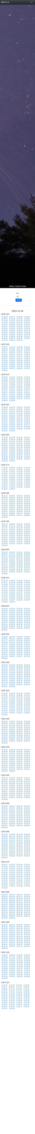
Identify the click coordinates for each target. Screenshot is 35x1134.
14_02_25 (19, 377)
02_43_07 (4, 737)
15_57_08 (27, 428)
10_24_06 (27, 962)
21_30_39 (27, 590)
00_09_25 (27, 667)
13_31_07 (12, 358)
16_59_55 (12, 460)
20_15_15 (27, 556)
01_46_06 (19, 708)
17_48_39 (19, 485)
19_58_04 (27, 543)
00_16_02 (4, 671)
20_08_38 (19, 554)
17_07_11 (12, 469)
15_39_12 (4, 423)
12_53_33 (12, 338)
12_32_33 (27, 328)
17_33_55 (27, 479)
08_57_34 (27, 916)
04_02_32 (12, 778)
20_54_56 (12, 571)
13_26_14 (12, 356)
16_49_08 (4, 457)
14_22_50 (27, 385)
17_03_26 (19, 467)
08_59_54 (12, 918)
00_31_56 (4, 676)
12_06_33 (12, 318)
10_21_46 (12, 962)
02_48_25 (4, 739)
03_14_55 (27, 753)
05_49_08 (27, 821)
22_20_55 (27, 614)
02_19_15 (19, 727)
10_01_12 (4, 955)
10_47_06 (19, 972)
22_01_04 (4, 608)
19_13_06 (12, 528)
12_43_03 (4, 334)
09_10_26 (4, 928)
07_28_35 (27, 874)
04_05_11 (27, 778)
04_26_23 (27, 785)
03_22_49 (12, 757)
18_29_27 (12, 505)
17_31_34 (12, 479)
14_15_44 (12, 383)
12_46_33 (27, 334)
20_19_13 (19, 558)
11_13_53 (26, 989)
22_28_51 (12, 618)
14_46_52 (27, 394)
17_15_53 (4, 473)
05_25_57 (27, 814)
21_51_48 (27, 598)
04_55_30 (12, 797)
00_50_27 (19, 682)
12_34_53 (12, 330)
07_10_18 (4, 868)
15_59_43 (12, 430)
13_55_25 (12, 368)
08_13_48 (27, 898)
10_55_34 (12, 976)
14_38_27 (4, 392)
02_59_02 (4, 743)
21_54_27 (12, 600)
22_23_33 (12, 616)
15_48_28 (4, 426)
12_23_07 (27, 324)
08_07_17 (19, 896)
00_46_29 (27, 680)
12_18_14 (27, 322)
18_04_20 (19, 495)
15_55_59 (19, 428)
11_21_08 (12, 993)
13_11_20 (12, 351)
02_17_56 (12, 727)
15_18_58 (27, 413)
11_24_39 (4, 995)
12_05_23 (4, 318)
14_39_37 (12, 392)
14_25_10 (12, 387)
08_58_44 (4, 918)
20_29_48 (19, 562)
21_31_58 (4, 592)
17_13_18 (19, 471)
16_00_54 (4, 437)
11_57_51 (4, 1008)
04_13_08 (12, 781)
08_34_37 (4, 908)
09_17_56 (19, 930)
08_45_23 (12, 912)
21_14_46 (27, 584)
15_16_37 (12, 413)
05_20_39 (27, 812)
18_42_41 (27, 509)
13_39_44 (4, 362)
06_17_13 (12, 840)
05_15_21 (27, 810)
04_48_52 (4, 795)
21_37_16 (4, 594)
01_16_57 (4, 699)
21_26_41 (4, 590)
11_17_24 (19, 991)
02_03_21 (19, 721)
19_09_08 (19, 526)
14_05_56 (12, 379)
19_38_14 (4, 537)
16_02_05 (12, 437)
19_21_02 (27, 530)
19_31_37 (27, 533)
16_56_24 (19, 459)
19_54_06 (4, 543)
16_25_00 (4, 447)
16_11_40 (12, 441)
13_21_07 (12, 354)
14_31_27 (19, 388)
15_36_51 (19, 421)
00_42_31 (4, 680)
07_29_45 (4, 876)
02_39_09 (12, 735)
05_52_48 (19, 823)
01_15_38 (27, 697)
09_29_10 (27, 934)
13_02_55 (19, 347)
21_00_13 (4, 580)
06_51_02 (12, 854)
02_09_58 (27, 723)
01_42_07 (27, 707)
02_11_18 (4, 725)
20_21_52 (4, 560)
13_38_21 (27, 360)
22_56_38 (19, 628)
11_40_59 (19, 1000)
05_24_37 (19, 814)
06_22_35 (12, 842)
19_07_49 (12, 526)
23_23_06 (12, 644)
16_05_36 (4, 439)
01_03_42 (19, 693)
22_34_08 (12, 620)
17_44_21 (27, 483)
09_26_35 (12, 934)
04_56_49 (19, 797)
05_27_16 (4, 815)
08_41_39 (19, 910)
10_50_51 (12, 974)
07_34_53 (4, 878)
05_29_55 (19, 815)
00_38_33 (12, 678)
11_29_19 (4, 996)
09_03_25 (19, 925)
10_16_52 (12, 961)
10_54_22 (4, 976)
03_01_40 (12, 749)
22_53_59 (4, 628)
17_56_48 (27, 487)
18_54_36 (4, 515)
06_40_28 (4, 850)
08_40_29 (12, 910)
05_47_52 (19, 821)
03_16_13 (4, 755)
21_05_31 (4, 582)
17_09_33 (27, 469)
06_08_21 (19, 836)
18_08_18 (12, 497)
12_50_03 (19, 336)
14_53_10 (4, 398)
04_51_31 (19, 795)
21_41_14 (27, 594)
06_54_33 (4, 855)
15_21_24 (12, 415)
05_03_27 (19, 806)
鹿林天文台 (5, 2)
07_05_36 (4, 866)
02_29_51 (19, 731)
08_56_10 (19, 916)
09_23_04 (19, 932)
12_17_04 (19, 322)
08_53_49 (4, 916)
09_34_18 (27, 936)
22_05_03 (27, 608)
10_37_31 (19, 968)
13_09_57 (4, 351)
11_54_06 (12, 1006)
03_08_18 (19, 751)
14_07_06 (19, 379)
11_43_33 (4, 1002)
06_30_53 (4, 846)
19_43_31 (4, 539)
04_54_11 (4, 797)
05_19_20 (19, 812)
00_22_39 (12, 673)
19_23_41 (12, 531)
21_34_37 (19, 592)
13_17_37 (19, 352)
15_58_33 (4, 430)
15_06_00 (4, 409)
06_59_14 (4, 857)
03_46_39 (27, 765)
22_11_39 (4, 612)
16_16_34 (12, 443)
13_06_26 (12, 349)
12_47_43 (4, 336)
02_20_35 (27, 727)
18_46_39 (19, 511)
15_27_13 (19, 417)
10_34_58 (4, 968)
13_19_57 (4, 354)
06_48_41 (27, 852)
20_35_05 (19, 564)
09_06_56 (12, 926)
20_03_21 (19, 552)
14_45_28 (19, 394)
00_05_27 (4, 667)
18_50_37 (12, 513)
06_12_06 (12, 838)
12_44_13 (12, 334)
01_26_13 (27, 701)
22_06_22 (4, 610)
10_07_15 (12, 957)
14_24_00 (4, 387)
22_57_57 (27, 628)
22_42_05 (27, 622)
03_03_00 (19, 749)
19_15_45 (27, 528)
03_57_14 (27, 769)
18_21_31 (27, 501)
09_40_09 (4, 940)
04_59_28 (4, 799)
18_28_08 (4, 505)
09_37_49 (19, 938)
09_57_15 (19, 946)
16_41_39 (19, 453)
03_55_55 (19, 769)
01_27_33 (4, 703)
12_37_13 (27, 330)
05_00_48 (4, 806)
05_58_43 (27, 825)
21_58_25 (4, 602)
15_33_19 (27, 419)
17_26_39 (12, 477)
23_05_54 (4, 638)
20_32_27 (4, 564)
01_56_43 (19, 712)
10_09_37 (27, 957)
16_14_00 (27, 441)
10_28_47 (27, 964)
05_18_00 (12, 812)
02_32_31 (4, 733)
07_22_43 (19, 872)
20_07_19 (12, 554)
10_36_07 (12, 968)
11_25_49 (12, 995)
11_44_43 (12, 1002)
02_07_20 (12, 723)
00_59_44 (12, 686)
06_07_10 (12, 836)
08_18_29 (27, 900)
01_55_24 (12, 712)
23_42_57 (4, 652)
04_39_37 (12, 791)
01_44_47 (12, 708)
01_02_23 (12, 693)
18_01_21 (4, 495)
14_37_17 (27, 390)
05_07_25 (12, 808)
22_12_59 (12, 612)
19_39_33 (12, 537)
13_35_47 (12, 360)
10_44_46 (4, 972)
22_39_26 (12, 622)
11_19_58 (4, 993)
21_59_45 (12, 602)
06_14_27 (27, 838)
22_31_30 (27, 618)
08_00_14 (4, 894)
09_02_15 (12, 925)
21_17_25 (12, 586)
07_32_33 (19, 876)
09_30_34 (4, 936)
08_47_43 (27, 912)
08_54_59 (12, 916)
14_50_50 (19, 396)
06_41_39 (12, 850)
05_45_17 (4, 821)
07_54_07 (4, 886)
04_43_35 (4, 793)
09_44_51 (4, 942)
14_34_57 (12, 390)
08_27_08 (19, 904)
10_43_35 (27, 970)
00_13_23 (19, 669)
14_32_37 (27, 388)
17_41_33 (12, 483)
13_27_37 (19, 356)
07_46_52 (19, 882)
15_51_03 (19, 426)
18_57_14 (19, 515)
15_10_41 (4, 411)
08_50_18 (12, 914)
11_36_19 (19, 998)
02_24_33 (19, 729)
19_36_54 (27, 535)
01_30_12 (19, 703)
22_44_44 (12, 624)
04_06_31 (4, 780)
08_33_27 (27, 906)
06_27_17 (12, 844)
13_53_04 (27, 366)
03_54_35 (12, 769)
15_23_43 (27, 415)
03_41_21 (27, 763)
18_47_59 (27, 511)
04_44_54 (12, 793)
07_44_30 (4, 882)
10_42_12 (19, 970)
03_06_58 (12, 751)
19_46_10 (19, 539)
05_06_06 (4, 808)
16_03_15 (19, 437)
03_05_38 (4, 751)
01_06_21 (4, 695)
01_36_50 (27, 705)
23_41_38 (27, 650)
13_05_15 (4, 349)
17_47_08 (12, 485)
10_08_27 (19, 957)
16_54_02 (4, 459)
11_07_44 (19, 987)
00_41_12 (27, 678)
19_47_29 (27, 539)
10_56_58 (19, 976)
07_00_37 (4, 864)
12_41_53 (27, 332)
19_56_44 (19, 543)
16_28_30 (27, 447)
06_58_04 (27, 855)
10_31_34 (12, 966)
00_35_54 (27, 676)
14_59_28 (12, 400)
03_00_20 (4, 749)
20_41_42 (27, 566)
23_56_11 (19, 656)
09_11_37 (12, 928)
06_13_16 (19, 838)
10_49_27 (4, 974)
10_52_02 (19, 974)
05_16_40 (4, 812)
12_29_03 (4, 328)
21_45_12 (19, 596)
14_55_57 (19, 398)
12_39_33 (12, 332)
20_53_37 (4, 571)
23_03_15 (19, 637)
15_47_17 (27, 424)
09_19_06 (27, 930)
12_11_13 (12, 320)
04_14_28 (19, 781)
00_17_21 (12, 671)
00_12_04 (12, 669)
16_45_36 (12, 455)
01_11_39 (4, 697)
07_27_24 (19, 874)
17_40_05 (4, 483)
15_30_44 (12, 419)
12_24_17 (4, 326)
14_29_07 (4, 388)
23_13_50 (19, 640)
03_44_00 (12, 765)
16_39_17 (4, 453)
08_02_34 (19, 894)
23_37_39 (4, 650)
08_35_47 (12, 908)
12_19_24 (4, 324)
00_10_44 (4, 669)
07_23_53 (27, 872)
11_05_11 (4, 987)
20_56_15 (19, 571)
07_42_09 (19, 880)
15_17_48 (19, 413)
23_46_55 (27, 652)
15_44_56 (12, 424)
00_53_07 (4, 684)
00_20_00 (27, 671)
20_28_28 (12, 562)
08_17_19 (19, 900)
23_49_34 (12, 654)
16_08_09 (19, 439)
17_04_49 (27, 467)
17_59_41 (12, 489)
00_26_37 (4, 674)
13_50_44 (12, 366)
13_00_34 (4, 347)
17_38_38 (27, 481)
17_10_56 (4, 471)
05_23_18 (12, 814)
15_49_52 (12, 426)
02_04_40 (27, 721)
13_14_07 (27, 351)
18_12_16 (4, 499)
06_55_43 (12, 855)
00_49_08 (12, 682)
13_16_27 (12, 352)
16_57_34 (27, 459)
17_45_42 (4, 485)
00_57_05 (27, 684)
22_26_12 (27, 616)
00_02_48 (19, 665)
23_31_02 (27, 646)
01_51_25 (19, 710)
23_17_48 (12, 642)
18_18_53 (12, 501)
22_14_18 (19, 612)
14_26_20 (19, 387)
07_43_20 (27, 880)
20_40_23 (19, 566)
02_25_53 (27, 729)
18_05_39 (27, 495)
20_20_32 (27, 558)
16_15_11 (4, 443)
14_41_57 (27, 392)
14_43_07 (4, 394)
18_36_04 (19, 507)
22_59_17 (4, 630)
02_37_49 (4, 735)
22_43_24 (4, 624)
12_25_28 (12, 326)
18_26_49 (27, 503)
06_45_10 (4, 852)
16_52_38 (27, 457)
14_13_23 (27, 381)
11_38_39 (4, 1000)
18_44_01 (4, 511)
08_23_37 (27, 902)
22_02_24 (12, 608)
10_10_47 (4, 959)
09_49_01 (27, 942)
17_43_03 (19, 483)
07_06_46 (12, 866)
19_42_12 (27, 537)
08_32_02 (19, 906)
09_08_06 (19, 926)
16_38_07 (27, 451)
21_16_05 (4, 586)
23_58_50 (4, 658)
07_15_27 (4, 870)
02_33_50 (12, 733)
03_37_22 (4, 763)
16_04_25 (27, 437)
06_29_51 (27, 844)
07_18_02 (19, 870)
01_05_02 (27, 693)
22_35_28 (19, 620)
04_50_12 (12, 795)
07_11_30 (12, 868)
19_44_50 (12, 539)
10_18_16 (19, 961)
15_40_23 (12, 423)
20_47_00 (27, 567)
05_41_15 (12, 819)
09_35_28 (4, 938)
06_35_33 (4, 848)
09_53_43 (27, 944)
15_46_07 (19, 424)
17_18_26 (19, 473)
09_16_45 (12, 930)
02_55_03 (12, 741)
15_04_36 (27, 407)
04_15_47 (27, 781)
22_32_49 (4, 620)
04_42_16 (27, 791)
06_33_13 (19, 846)
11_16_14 (12, 991)
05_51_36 (12, 823)
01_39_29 (12, 707)
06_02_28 (12, 834)
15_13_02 (19, 411)
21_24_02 (19, 588)
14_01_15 (12, 377)
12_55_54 (27, 338)
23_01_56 (12, 637)
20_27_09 (4, 562)
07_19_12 (27, 870)
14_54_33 (12, 398)
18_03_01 (12, 495)
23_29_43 (19, 646)
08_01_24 (12, 894)
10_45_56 (12, 972)
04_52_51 (27, 795)
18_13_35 (12, 499)
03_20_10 (27, 755)
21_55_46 (19, 600)
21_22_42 (12, 588)
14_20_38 (12, 385)
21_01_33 (12, 580)
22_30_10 (19, 618)
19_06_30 (4, 526)
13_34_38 (4, 360)
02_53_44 (4, 741)
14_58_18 (4, 400)
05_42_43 (19, 819)
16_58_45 (4, 460)
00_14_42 (27, 669)
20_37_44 (4, 566)
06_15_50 (4, 840)
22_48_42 (4, 626)
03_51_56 (27, 767)
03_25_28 (27, 757)
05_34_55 (12, 817)
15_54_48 (12, 428)
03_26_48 (4, 759)
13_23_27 (27, 354)
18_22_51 (4, 503)
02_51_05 (19, 739)
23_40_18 (19, 650)
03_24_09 (19, 757)
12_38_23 (4, 332)
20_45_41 (19, 567)
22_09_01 (19, 610)
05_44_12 (27, 819)
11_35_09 (12, 998)
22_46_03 (19, 624)
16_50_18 (12, 457)
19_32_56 (4, 535)
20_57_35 (27, 571)
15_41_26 (19, 423)
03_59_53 (12, 771)
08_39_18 (4, 910)
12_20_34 (12, 324)
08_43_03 (27, 910)
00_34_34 (19, 676)
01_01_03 (4, 693)
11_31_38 (19, 996)
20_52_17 (27, 569)
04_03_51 (19, 778)
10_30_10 (4, 966)
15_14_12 (27, 411)
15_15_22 (4, 413)
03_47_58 (4, 767)
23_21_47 (4, 644)
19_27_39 (4, 533)
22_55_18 (12, 628)
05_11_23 (4, 810)
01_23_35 (12, 701)
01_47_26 (27, 708)
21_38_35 (12, 594)
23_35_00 (19, 648)
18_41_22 (19, 509)
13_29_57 (4, 358)
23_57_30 (27, 656)
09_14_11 (27, 928)
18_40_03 (12, 509)
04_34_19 (12, 789)
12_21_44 (19, 324)
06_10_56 (4, 838)
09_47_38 (19, 942)
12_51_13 (27, 336)
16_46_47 (19, 455)
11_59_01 (12, 1008)
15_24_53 (4, 417)
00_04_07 (27, 665)
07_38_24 (27, 878)
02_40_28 (19, 735)
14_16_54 (19, 383)
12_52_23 (4, 338)
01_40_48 (19, 707)
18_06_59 (4, 497)
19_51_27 (19, 541)
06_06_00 (4, 836)
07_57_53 (27, 886)
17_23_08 (19, 475)
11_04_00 (26, 985)
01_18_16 (12, 699)
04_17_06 (4, 783)
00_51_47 (27, 682)
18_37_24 (27, 507)
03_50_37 (19, 767)
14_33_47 (4, 390)
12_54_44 (19, 338)
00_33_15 (12, 676)
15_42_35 (27, 423)
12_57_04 (4, 340)
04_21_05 (27, 783)
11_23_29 (26, 993)
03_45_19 (19, 765)
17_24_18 (27, 475)
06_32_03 (12, 846)
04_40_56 (19, 791)
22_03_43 (19, 608)
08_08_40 (27, 896)
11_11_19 (11, 989)
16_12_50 (19, 441)
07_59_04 (4, 888)
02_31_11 (27, 731)
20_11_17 (4, 556)
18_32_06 (27, 505)
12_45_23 (19, 334)
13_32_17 (19, 358)
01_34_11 (12, 705)
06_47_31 (19, 852)
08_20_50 (12, 902)
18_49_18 (4, 513)
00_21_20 (4, 673)
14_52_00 (27, 396)
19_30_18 (19, 533)
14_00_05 (4, 377)
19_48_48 (4, 541)
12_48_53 (12, 336)
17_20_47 (4, 475)
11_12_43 (19, 989)
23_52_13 (27, 654)
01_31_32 (27, 703)
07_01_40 (12, 864)
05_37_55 (27, 817)
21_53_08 (4, 600)
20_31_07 (27, 562)
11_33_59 (4, 998)
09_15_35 (4, 930)
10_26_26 (12, 964)
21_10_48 (4, 584)
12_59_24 (19, 340)
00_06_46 (12, 667)
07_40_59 (12, 880)
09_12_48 (19, 928)
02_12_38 (12, 725)
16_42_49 (27, 453)
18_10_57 (27, 497)
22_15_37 (27, 612)
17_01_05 (4, 467)
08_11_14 (12, 898)
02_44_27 (12, 737)
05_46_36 (12, 821)
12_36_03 (19, 330)
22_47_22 (27, 624)
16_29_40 (4, 449)
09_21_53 (12, 932)
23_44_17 (12, 652)
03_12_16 (12, 753)
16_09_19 (27, 439)
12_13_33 (27, 320)
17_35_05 (4, 481)
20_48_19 (4, 569)
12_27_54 (27, 326)
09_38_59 (27, 938)
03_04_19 (27, 749)
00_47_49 (4, 682)
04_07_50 (12, 780)
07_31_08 (12, 876)
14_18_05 (27, 383)
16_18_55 (27, 443)
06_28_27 (19, 844)
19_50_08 (12, 541)
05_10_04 (27, 808)
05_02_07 (12, 806)
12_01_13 (12, 317)
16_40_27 (12, 453)
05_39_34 (4, 819)
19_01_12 (4, 524)
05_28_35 (12, 815)
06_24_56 (27, 842)
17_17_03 (12, 473)
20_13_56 (19, 556)
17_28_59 (27, 477)
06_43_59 (27, 850)
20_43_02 (4, 567)
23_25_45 (27, 644)
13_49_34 (4, 366)
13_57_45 (27, 368)
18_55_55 (12, 515)
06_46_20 (12, 852)
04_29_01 (12, 787)
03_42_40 (4, 765)
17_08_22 (19, 469)
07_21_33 (12, 872)
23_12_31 (12, 640)
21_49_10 (12, 598)
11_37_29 (26, 998)
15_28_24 (27, 417)
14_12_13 (19, 381)
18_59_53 (4, 517)
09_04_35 (27, 925)
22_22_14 (4, 616)
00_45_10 (19, 680)
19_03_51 (19, 524)
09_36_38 (12, 938)
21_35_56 (27, 592)
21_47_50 (4, 598)
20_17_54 (12, 558)
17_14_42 (27, 471)
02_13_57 (19, 725)
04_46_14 (19, 793)
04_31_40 (27, 787)
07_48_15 (27, 882)
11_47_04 (26, 1002)
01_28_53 (12, 703)
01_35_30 (19, 705)
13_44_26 (4, 364)
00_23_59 (19, 673)
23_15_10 (27, 640)
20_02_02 (12, 552)
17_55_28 (19, 487)
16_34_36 (4, 451)
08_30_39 (12, 906)
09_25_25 (4, 934)
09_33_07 (19, 936)
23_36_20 (27, 648)
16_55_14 (12, 459)
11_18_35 (26, 991)
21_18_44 (19, 586)
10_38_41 (27, 968)
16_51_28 (19, 457)
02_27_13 (4, 731)
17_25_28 (4, 477)
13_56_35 (19, 368)
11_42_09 (26, 1000)
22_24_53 (19, 616)
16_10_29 (4, 441)
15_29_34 (4, 419)
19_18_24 (12, 530)
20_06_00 (4, 554)
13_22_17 (19, 354)
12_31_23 (19, 328)
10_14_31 (27, 959)
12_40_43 (19, 332)
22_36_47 (27, 620)
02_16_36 (4, 727)
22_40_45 (19, 622)
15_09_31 (27, 409)
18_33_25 (4, 507)
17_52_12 (4, 487)
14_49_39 (12, 396)
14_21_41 (19, 385)
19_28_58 (12, 533)
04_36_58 (27, 789)
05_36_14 (19, 817)
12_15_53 (12, 322)
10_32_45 (19, 966)
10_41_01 (12, 970)
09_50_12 (4, 944)
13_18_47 (27, 352)
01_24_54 (19, 701)
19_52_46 (27, 541)
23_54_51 (12, 656)
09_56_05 (12, 946)
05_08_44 (19, 808)
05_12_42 (12, 810)
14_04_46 (4, 379)
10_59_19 (4, 978)
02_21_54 (4, 729)
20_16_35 (4, 558)
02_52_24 (27, 739)
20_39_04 (12, 566)
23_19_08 (19, 642)
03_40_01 (19, 763)
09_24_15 (27, 932)
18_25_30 (19, 503)
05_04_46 (27, 806)
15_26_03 (12, 417)
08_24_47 (4, 904)
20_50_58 (19, 569)
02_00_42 (4, 721)
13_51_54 (19, 366)
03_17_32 (12, 755)
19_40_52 (19, 537)
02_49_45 (12, 739)
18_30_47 (19, 505)
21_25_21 (27, 588)
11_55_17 (19, 1006)
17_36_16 (12, 481)
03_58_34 (4, 771)
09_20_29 (4, 932)
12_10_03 (4, 320)
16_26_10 (12, 447)
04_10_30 (27, 780)
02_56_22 (19, 741)
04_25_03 (19, 785)
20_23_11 (12, 560)
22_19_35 (19, 614)
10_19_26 (27, 961)
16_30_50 (12, 449)
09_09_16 (27, 926)
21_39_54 (19, 594)
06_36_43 (12, 848)
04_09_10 (19, 780)
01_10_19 (27, 695)
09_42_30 (19, 940)
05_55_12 (4, 825)
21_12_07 (12, 584)
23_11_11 (4, 640)
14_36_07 (19, 390)
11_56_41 (26, 1006)
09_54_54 (4, 946)
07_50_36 (12, 884)
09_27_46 (19, 934)
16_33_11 (27, 449)
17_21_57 (12, 475)
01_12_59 (12, 697)
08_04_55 (4, 896)
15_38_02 (27, 421)
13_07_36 (19, 349)
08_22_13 (19, 902)
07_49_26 (4, 884)
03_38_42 (12, 763)
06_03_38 (19, 834)
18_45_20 (12, 511)
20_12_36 (12, 556)
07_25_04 (4, 874)
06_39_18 (27, 848)
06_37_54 (19, 848)
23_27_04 (4, 646)
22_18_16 (12, 614)
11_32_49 (26, 996)
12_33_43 (4, 330)
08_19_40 (4, 902)
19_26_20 (27, 531)
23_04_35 (27, 637)
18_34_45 (12, 507)
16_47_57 (27, 455)
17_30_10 (4, 479)
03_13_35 (19, 753)
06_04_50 (27, 834)
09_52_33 (19, 944)
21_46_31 (27, 596)
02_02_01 (12, 721)
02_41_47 (27, 735)
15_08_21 (19, 409)
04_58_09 (27, 797)
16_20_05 (4, 445)
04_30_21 (19, 787)
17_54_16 (12, 487)
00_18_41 (19, 671)
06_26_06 (4, 844)
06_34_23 (27, 846)
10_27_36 (19, 964)
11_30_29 (12, 996)
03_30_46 (27, 759)
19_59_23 (4, 545)
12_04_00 (27, 317)
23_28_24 (12, 646)
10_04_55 (27, 955)
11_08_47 (26, 987)
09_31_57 (12, 936)
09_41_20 (12, 940)
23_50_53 (19, 654)
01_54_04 (4, 712)
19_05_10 (27, 524)
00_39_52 (19, 678)
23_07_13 (12, 638)
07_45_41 (12, 882)
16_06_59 (12, 439)
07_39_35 (4, 880)
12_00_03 (4, 317)
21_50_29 (19, 598)
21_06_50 (12, 582)
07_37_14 (19, 878)
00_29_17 (19, 674)
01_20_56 (27, 699)
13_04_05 (27, 347)
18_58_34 (27, 515)
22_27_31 (4, 618)
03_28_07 (12, 759)
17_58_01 (4, 489)
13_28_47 (27, 356)
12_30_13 (12, 328)
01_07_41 (12, 695)
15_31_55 (19, 419)
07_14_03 (27, 868)
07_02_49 (19, 864)
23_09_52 (27, 638)
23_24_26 (19, 644)
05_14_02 (19, 810)
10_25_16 (4, 964)
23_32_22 (4, 648)
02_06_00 (4, 723)
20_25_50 (27, 560)
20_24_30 (19, 560)
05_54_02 (27, 823)
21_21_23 (4, 588)
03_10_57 (4, 753)
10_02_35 (12, 955)
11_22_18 (19, 993)
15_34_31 (4, 421)
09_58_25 (27, 946)
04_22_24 (4, 785)
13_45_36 (12, 364)
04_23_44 (12, 785)
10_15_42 (4, 961)
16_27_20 (19, 447)
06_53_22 (27, 854)
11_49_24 (12, 1004)
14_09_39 (4, 381)
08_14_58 (4, 900)
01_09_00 (19, 695)
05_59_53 (4, 827)
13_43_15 (27, 362)
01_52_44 (27, 710)
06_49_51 (4, 854)
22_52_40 (27, 626)
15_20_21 (4, 415)
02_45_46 (19, 737)
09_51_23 (12, 944)
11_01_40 (12, 985)
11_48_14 (4, 1004)
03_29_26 (19, 759)
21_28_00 (12, 590)
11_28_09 (26, 995)
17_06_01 (4, 469)
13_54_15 (4, 368)
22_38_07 (4, 622)
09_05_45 (4, 926)
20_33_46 (12, 564)
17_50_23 (27, 485)
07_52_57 (27, 884)
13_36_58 (19, 360)
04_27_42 (4, 787)
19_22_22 (4, 531)
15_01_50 (12, 407)
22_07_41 (12, 610)
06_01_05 (4, 834)
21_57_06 (27, 600)
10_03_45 (19, 955)
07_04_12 (27, 864)
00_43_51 (12, 680)
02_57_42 (27, 741)
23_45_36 (19, 652)
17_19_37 (27, 473)
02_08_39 (19, 723)
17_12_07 (12, 471)
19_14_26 (19, 528)
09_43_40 (27, 940)
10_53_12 (27, 974)
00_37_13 (4, 678)
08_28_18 (27, 904)
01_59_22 (4, 714)
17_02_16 (12, 467)
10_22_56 (19, 962)
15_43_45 (4, 424)
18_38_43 (4, 509)
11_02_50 (19, 985)
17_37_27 (19, 481)
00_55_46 (19, 684)
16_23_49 (27, 445)
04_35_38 (19, 789)
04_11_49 (4, 781)
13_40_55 (12, 362)
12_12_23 (19, 320)
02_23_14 (12, 729)
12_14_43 (4, 322)
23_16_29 (4, 642)
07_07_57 (19, 866)
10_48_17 (27, 972)
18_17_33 (4, 501)
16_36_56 (19, 451)
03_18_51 (19, 755)
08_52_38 (27, 914)
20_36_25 (27, 564)
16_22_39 (19, 445)
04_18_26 (12, 783)
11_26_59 (19, 995)
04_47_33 (27, 793)
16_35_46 (12, 451)
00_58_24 (4, 686)
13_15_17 (4, 352)
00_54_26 (12, 684)
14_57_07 (27, 398)
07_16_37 (12, 870)
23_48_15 (4, 654)
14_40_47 (19, 392)
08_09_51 (4, 898)
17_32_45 (19, 479)
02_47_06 (27, 737)
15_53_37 (4, 428)
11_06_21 (11, 987)
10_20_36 (4, 962)
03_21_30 (4, 757)
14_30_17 (12, 388)
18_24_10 (12, 503)
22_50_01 (12, 626)
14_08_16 (27, 379)
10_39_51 (4, 970)
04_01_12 (4, 778)
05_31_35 (27, 815)
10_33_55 (27, 966)
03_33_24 (12, 761)
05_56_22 (12, 825)
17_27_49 (19, 477)
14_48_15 (4, 396)
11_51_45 (26, 1004)
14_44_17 (12, 394)
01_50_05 (12, 710)
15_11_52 (12, 411)
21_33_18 (12, 592)
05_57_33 (19, 825)
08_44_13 (4, 912)
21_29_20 (19, 590)
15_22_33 (19, 415)
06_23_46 (19, 842)
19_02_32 (12, 524)
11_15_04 (4, 991)
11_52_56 (4, 1006)
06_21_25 (4, 842)
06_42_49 (19, 850)
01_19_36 (19, 699)
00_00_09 (4, 665)
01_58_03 (27, 712)
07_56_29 (19, 886)
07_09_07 (27, 866)
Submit (19, 300)
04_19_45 (19, 783)
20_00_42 (4, 552)
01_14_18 (19, 697)
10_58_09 (27, 976)
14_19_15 (4, 385)
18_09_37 (19, 497)
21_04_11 (27, 580)
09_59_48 (4, 948)
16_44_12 (4, 455)
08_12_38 (19, 898)
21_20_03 (27, 586)
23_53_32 (4, 656)
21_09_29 (27, 582)
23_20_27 (27, 642)
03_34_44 (19, 761)
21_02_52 (19, 580)
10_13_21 (19, 959)
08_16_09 (12, 900)
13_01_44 (12, 347)
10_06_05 (4, 957)
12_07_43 (19, 318)
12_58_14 (12, 340)
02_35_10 (19, 733)
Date (17, 293)
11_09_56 (4, 989)
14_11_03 (12, 381)
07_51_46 (19, 884)
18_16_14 (27, 499)
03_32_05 (4, 761)
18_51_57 (19, 513)
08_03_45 (27, 894)
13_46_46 (19, 364)
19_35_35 (19, 535)
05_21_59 (4, 814)
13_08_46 (27, 349)
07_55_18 (12, 886)
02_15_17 (27, 725)
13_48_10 (27, 364)
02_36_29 (27, 733)
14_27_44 (27, 387)
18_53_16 (27, 513)
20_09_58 (27, 554)
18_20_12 (19, 501)
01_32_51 (4, 705)
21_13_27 (19, 584)
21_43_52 (12, 596)
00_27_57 (12, 674)
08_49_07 (4, 914)
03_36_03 (27, 761)
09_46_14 (12, 942)
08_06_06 (12, 896)
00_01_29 (12, 665)
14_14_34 (4, 383)
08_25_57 (12, 904)
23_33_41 (12, 648)
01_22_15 (4, 701)
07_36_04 (12, 878)
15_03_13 (19, 407)
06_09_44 (27, 836)
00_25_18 (27, 673)
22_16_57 (4, 614)
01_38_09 (4, 707)
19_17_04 (4, 530)
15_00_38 (4, 407)
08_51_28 (19, 914)
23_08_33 (19, 638)
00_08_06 (19, 667)
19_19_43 (19, 530)
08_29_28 (4, 906)
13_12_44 (19, 351)
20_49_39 (12, 569)
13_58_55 (4, 370)
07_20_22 (4, 872)
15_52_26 (27, 426)
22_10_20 (27, 610)
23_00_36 (4, 637)
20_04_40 (27, 552)
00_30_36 (27, 674)
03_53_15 (4, 769)
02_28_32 (12, 731)
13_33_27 (27, 358)
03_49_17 (12, 767)
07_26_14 (12, 874)
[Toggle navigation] (31, 2)
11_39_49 (12, 1000)
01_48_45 (4, 710)
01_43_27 (4, 708)
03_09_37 (27, 751)
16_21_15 (12, 445)
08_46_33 (19, 912)
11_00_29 (4, 985)
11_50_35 (19, 1004)
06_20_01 (27, 840)
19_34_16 (12, 535)
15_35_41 (12, 421)
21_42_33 (4, 596)
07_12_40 (19, 868)
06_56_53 (19, 855)
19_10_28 (27, 526)
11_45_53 (19, 1002)
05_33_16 (4, 817)
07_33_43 (27, 876)
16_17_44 (19, 443)
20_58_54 (4, 573)
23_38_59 (12, 650)
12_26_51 (19, 326)
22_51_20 (19, 626)
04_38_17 (4, 791)
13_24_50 (4, 356)
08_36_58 (19, 908)
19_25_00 (19, 531)
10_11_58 (12, 959)
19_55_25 (12, 543)
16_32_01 (19, 449)
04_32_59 (4, 789)
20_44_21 (12, 567)
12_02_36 (19, 317)
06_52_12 (19, 854)
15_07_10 (12, 409)
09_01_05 (4, 925)
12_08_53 (27, 318)
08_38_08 (27, 908)
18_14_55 (19, 499)
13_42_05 (19, 362)
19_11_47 (4, 528)
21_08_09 (19, 582)
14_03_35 (27, 377)
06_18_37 (19, 840)
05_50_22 (4, 823)
